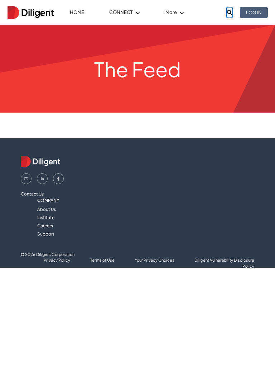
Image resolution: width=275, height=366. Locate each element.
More (171, 12)
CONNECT (121, 12)
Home (77, 12)
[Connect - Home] (30, 12)
